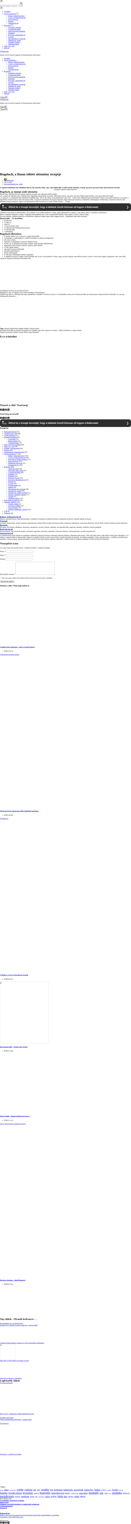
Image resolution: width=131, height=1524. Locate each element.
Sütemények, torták (14, 86)
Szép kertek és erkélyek (11, 500)
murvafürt (83, 1493)
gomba (45, 1489)
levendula (28, 1493)
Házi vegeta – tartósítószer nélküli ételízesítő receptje (17, 1414)
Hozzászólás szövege (7, 574)
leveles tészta (15, 1493)
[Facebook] (1, 410)
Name (3, 551)
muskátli (94, 1492)
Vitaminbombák (13, 443)
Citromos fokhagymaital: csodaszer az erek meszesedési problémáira (22, 1343)
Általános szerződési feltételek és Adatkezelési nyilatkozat (19, 1504)
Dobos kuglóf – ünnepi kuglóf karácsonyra (15, 1116)
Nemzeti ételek (13, 485)
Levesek (11, 82)
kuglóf (115, 1490)
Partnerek (3, 1508)
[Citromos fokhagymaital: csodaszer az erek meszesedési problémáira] (7, 1341)
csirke (20, 1489)
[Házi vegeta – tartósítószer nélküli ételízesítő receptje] (15, 1397)
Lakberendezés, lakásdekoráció (14, 452)
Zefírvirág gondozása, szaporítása (11, 1378)
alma (6, 1489)
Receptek (7, 71)
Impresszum (4, 1502)
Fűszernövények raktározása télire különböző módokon (19, 811)
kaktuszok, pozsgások (73, 1490)
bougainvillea (12, 1490)
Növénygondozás (9, 60)
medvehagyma (57, 1493)
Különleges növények (15, 463)
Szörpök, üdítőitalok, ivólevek (18, 509)
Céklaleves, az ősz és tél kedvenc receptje (14, 975)
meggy (67, 1493)
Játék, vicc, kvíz (9, 92)
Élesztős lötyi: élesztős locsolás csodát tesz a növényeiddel (19, 1325)
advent (1, 1490)
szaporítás (41, 1496)
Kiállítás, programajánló (12, 448)
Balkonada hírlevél (10, 432)
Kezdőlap (7, 58)
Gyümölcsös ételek (14, 75)
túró (65, 1496)
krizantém (109, 1490)
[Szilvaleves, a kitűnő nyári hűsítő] (15, 1438)
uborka (70, 1497)
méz (110, 1493)
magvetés (45, 1492)
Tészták (10, 496)
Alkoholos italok (13, 469)
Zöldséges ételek (13, 90)
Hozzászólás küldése (7, 581)
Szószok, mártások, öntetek (17, 495)
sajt (36, 1497)
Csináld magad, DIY (10, 433)
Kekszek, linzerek (14, 478)
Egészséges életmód (14, 73)
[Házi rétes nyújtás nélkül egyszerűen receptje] (7, 1359)
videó (76, 1496)
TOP (5, 511)
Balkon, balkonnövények (16, 62)
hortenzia (58, 1490)
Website (2, 559)
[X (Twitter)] (3, 410)
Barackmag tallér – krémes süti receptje (14, 1047)
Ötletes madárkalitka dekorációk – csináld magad (16, 1419)
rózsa (32, 1496)
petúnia (17, 1497)
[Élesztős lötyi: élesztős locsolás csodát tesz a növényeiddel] (11, 1323)
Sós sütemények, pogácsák (16, 84)
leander (4, 1492)
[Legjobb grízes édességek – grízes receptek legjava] (39, 643)
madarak (36, 1493)
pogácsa (25, 1496)
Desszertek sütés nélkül (15, 470)
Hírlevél (6, 94)
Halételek (11, 474)
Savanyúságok (13, 508)
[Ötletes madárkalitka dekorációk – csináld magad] (7, 1418)
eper (38, 1490)
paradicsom (7, 1496)
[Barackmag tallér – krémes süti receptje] (24, 1043)
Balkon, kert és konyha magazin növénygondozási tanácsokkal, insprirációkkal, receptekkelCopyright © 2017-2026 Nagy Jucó (29, 1515)
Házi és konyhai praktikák (16, 77)
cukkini (28, 1489)
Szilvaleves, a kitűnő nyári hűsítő (10, 1454)
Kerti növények (13, 66)
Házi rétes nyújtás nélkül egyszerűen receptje (14, 1361)
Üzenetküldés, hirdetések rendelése (12, 1500)
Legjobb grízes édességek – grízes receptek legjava (17, 647)
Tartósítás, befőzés (14, 88)
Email (2, 555)
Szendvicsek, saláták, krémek (17, 493)
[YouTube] (8, 1523)
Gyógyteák (11, 439)
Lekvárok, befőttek (14, 506)
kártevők (121, 1490)
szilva (47, 1496)
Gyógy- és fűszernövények (17, 64)
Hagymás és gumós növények (18, 459)
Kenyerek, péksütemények (16, 81)
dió (34, 1490)
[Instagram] (3, 1523)
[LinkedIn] (8, 410)
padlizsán (126, 1493)
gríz (51, 1490)
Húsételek (11, 79)
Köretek (10, 482)
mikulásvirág (74, 1493)
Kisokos (11, 68)
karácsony (89, 1490)
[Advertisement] (65, 126)
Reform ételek (12, 441)
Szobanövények (13, 69)
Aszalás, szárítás (13, 504)
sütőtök (54, 1496)
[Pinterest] (6, 410)
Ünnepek (7, 513)
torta (60, 1496)
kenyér (103, 1490)
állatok (82, 1496)
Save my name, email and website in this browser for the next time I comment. (27, 578)
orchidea (117, 1492)
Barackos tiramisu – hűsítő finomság (12, 1280)
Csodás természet (9, 435)
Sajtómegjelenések (6, 1506)
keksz (97, 1489)
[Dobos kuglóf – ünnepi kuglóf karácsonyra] (39, 1112)
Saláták (10, 487)
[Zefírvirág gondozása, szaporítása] (7, 1376)
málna (106, 1493)
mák (101, 1493)
